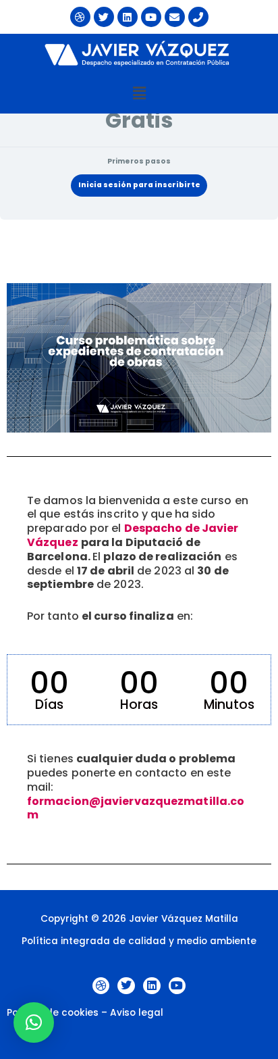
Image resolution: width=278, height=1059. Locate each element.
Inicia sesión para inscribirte (139, 185)
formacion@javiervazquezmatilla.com (135, 808)
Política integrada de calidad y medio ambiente (139, 941)
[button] (139, 93)
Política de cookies (53, 1012)
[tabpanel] (139, 555)
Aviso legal (136, 1012)
